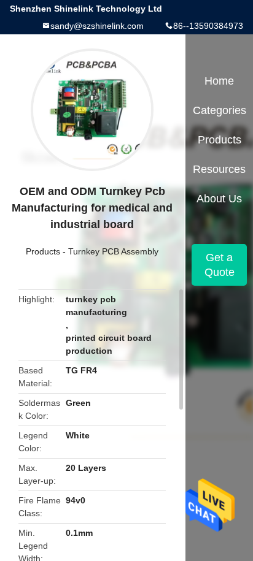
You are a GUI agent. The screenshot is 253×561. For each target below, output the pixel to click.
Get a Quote (219, 264)
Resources (219, 169)
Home (219, 81)
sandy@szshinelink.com (97, 26)
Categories (219, 110)
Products (43, 251)
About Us (219, 199)
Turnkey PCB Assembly (113, 251)
